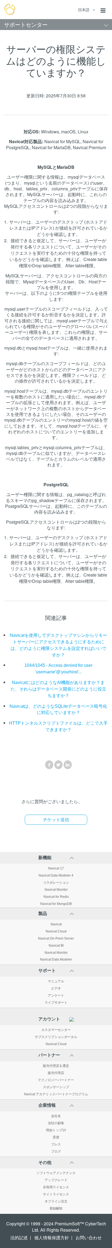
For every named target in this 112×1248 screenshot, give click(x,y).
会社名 (56, 1116)
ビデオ (56, 988)
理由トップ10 (56, 1130)
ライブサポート (56, 1002)
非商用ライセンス (56, 1187)
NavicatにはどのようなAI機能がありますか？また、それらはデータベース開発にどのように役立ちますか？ (58, 689)
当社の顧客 (56, 1123)
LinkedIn (68, 764)
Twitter (58, 764)
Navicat (56, 924)
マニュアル (56, 981)
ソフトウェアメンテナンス (56, 1173)
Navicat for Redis (56, 897)
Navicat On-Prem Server (56, 938)
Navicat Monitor (56, 890)
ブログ (56, 1151)
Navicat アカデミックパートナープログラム (56, 1094)
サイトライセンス (56, 1194)
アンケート (56, 995)
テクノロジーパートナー (56, 1080)
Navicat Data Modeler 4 (56, 875)
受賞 (56, 1137)
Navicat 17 (56, 868)
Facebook (49, 764)
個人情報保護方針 (51, 1237)
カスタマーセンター (56, 1030)
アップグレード (56, 1180)
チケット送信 (56, 819)
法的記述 (19, 1237)
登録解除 (56, 1208)
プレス (56, 1144)
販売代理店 (56, 1073)
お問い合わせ (89, 1237)
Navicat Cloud (56, 931)
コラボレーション (56, 882)
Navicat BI (56, 945)
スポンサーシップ (56, 1087)
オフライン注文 (56, 1201)
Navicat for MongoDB (56, 904)
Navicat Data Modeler (56, 959)
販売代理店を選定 (56, 1066)
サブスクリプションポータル (56, 1037)
